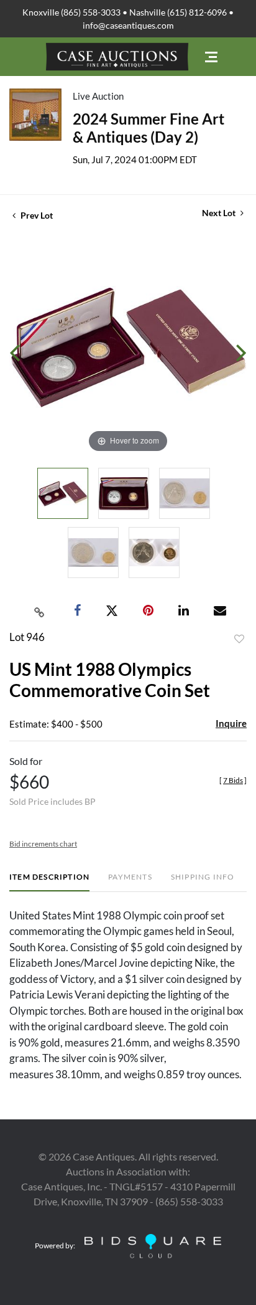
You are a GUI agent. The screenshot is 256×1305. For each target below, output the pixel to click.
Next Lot (219, 212)
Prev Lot (36, 215)
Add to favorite (239, 639)
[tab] (49, 882)
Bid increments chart (43, 843)
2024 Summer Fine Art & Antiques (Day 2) (148, 128)
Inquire (231, 723)
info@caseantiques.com (128, 25)
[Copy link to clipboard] (39, 611)
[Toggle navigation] (211, 57)
